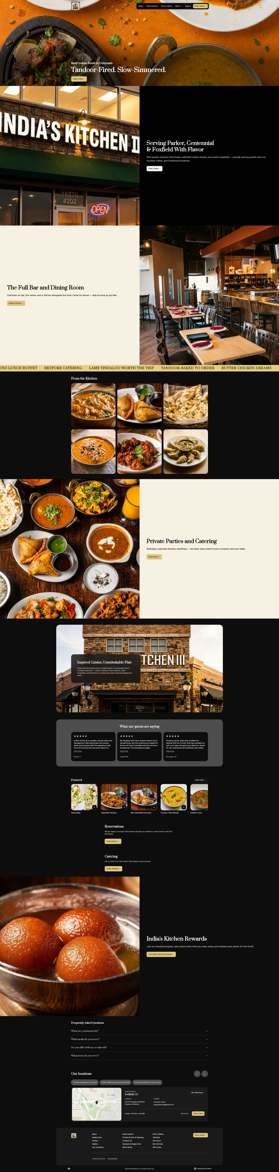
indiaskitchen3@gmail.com (163, 1105)
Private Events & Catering (133, 1137)
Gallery (95, 1144)
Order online (198, 1113)
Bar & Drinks (158, 1144)
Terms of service (98, 1159)
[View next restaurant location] (204, 1073)
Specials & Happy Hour (131, 1144)
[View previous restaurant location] (197, 1073)
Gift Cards (157, 1147)
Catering (156, 1137)
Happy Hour (97, 1137)
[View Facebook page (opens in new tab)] (69, 1168)
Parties (95, 1141)
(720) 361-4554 (159, 1102)
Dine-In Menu (166, 6)
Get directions (197, 1092)
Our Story (157, 1141)
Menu (141, 6)
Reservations (152, 6)
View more (78, 751)
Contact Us (127, 1141)
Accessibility (112, 1159)
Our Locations (98, 1147)
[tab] (85, 1082)
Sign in (188, 6)
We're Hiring (127, 1147)
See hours (184, 1114)
